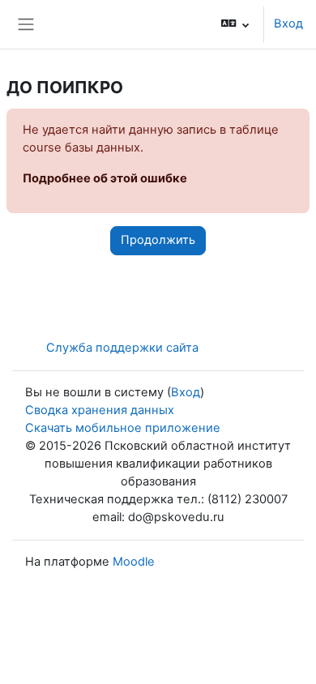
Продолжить (158, 240)
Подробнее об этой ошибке (105, 178)
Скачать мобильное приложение (122, 428)
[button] (235, 24)
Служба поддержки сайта (122, 347)
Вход (288, 23)
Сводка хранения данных (99, 410)
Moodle (134, 561)
